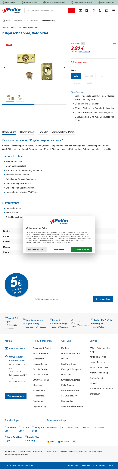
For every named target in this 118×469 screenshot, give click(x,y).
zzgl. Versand (84, 52)
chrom (103, 76)
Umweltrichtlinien (97, 361)
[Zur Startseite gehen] (11, 10)
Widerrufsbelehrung (99, 372)
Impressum (95, 393)
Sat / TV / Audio (40, 369)
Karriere (65, 347)
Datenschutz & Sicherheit (93, 465)
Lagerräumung (39, 406)
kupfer (91, 83)
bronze (78, 83)
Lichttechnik (38, 358)
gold (77, 76)
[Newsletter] (80, 10)
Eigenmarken (67, 400)
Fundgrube (38, 400)
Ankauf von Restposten (72, 406)
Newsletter (66, 374)
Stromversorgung (41, 379)
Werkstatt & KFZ (40, 374)
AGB (111, 465)
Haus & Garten (40, 363)
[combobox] (46, 10)
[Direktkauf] (87, 10)
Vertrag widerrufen (15, 396)
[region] (34, 73)
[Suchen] (71, 10)
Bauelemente (39, 390)
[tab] (9, 132)
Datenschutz (49, 304)
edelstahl (90, 76)
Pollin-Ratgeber (68, 384)
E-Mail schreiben (17, 348)
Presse (64, 358)
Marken (93, 383)
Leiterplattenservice (70, 390)
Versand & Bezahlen (99, 367)
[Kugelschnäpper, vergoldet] (34, 66)
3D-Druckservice (69, 395)
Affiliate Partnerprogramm (101, 388)
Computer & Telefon (42, 347)
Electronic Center (69, 363)
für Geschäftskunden (70, 379)
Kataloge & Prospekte (71, 369)
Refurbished (38, 395)
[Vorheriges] (4, 66)
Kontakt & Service (98, 356)
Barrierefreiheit (96, 377)
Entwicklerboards (41, 353)
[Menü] (114, 10)
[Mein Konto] (100, 10)
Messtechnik (38, 384)
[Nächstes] (64, 66)
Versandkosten (53, 451)
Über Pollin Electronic (71, 353)
